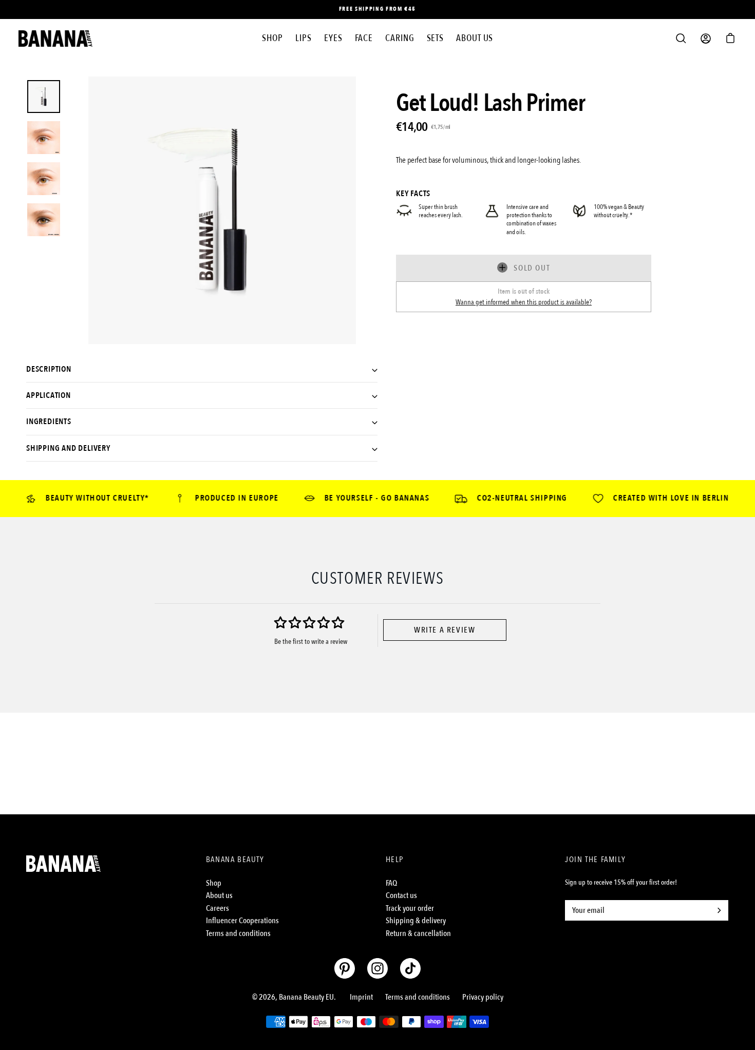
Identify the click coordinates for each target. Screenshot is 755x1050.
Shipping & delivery (416, 920)
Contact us (401, 895)
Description (48, 369)
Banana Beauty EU (306, 997)
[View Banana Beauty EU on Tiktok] (410, 968)
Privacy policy (482, 997)
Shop (213, 883)
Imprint (361, 997)
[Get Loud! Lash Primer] (43, 96)
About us (219, 895)
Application (48, 395)
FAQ (391, 883)
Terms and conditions (238, 933)
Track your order (410, 908)
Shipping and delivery (68, 448)
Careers (217, 908)
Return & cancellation (418, 933)
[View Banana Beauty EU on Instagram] (377, 968)
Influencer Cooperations (242, 920)
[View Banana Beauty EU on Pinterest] (344, 968)
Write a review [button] (444, 630)
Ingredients (48, 421)
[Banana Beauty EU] (55, 38)
